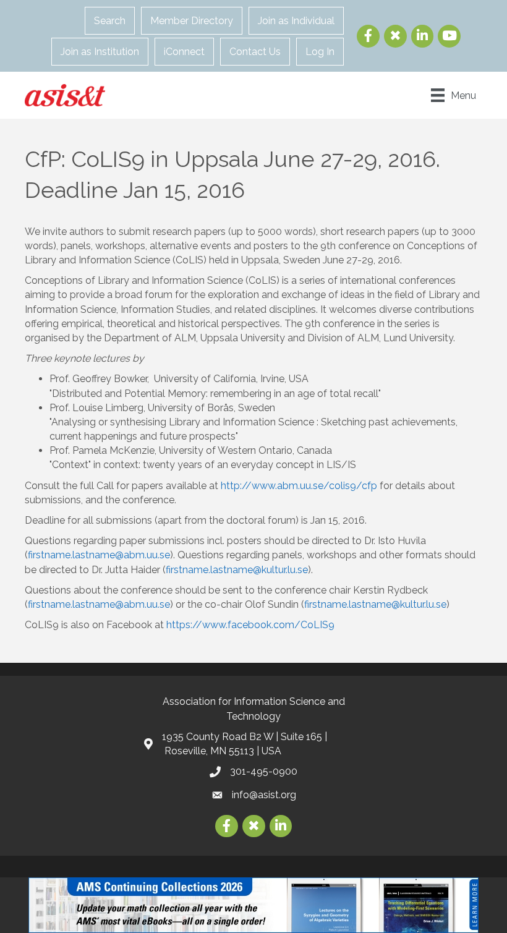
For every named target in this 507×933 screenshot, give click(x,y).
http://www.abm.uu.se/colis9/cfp (299, 486)
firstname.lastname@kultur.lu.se (237, 570)
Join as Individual (296, 21)
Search (110, 21)
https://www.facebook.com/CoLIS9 (250, 625)
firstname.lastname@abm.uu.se (99, 555)
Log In (319, 52)
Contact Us (255, 52)
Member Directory (191, 21)
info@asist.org (264, 795)
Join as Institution (100, 52)
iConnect (184, 52)
